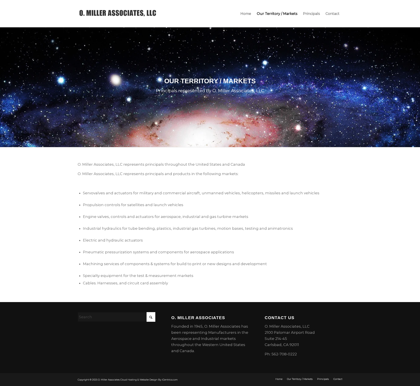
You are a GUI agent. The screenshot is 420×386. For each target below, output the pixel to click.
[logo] (118, 13)
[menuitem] (246, 13)
